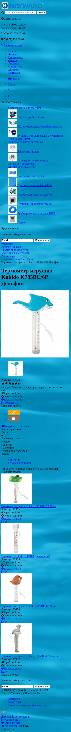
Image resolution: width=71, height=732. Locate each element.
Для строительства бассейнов (25, 141)
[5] (16, 383)
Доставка (13, 63)
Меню (12, 84)
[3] (9, 383)
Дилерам (13, 69)
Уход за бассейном (19, 138)
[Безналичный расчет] (14, 414)
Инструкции (15, 57)
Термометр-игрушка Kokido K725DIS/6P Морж (29, 606)
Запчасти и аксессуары (21, 163)
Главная (13, 51)
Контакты (14, 72)
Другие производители (22, 166)
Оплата (12, 60)
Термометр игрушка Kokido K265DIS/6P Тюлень (29, 656)
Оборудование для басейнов (25, 107)
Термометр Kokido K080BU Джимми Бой (25, 556)
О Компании (15, 66)
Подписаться (42, 240)
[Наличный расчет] (14, 420)
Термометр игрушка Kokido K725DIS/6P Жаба (28, 506)
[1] (3, 383)
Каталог (13, 54)
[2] (6, 383)
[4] (13, 383)
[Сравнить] (4, 521)
